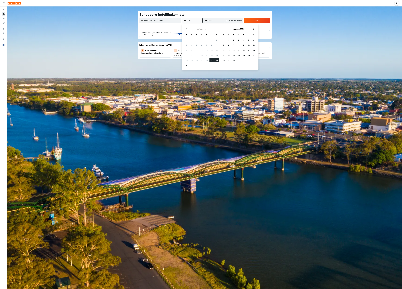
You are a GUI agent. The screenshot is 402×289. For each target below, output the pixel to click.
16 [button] (217, 50)
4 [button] (191, 45)
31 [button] (186, 65)
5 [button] (196, 45)
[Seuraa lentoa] (3, 33)
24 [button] (186, 60)
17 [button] (186, 55)
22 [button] (212, 55)
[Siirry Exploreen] (3, 29)
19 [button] (196, 55)
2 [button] (216, 40)
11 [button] (191, 50)
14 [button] (206, 50)
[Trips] (3, 39)
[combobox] (162, 20)
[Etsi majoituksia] (3, 14)
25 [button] (192, 60)
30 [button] (217, 60)
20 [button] (202, 55)
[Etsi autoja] (3, 18)
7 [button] (206, 45)
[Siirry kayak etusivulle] (14, 3)
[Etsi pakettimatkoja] (3, 23)
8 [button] (211, 45)
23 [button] (217, 55)
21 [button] (206, 55)
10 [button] (186, 50)
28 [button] (207, 60)
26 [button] (197, 60)
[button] (3, 3)
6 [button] (201, 45)
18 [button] (191, 55)
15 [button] (212, 50)
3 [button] (186, 45)
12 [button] (196, 50)
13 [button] (201, 50)
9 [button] (216, 45)
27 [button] (202, 60)
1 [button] (211, 40)
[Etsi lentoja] (3, 10)
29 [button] (212, 60)
